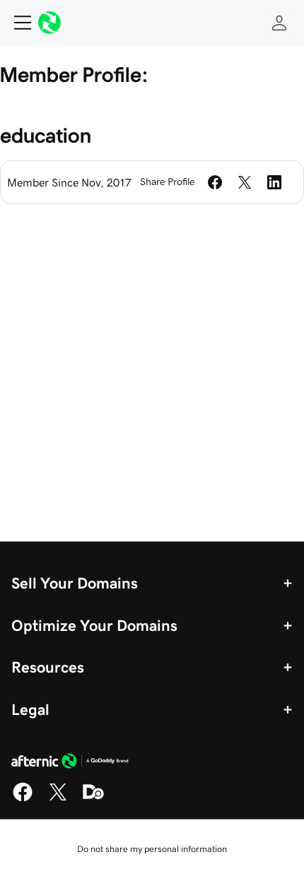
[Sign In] (279, 22)
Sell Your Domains (74, 583)
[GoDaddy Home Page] (70, 763)
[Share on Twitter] (244, 182)
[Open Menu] (17, 22)
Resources (47, 667)
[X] (58, 799)
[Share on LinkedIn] (274, 182)
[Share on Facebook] (215, 182)
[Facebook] (22, 799)
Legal (30, 709)
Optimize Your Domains (94, 625)
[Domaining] (93, 799)
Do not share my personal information (152, 848)
